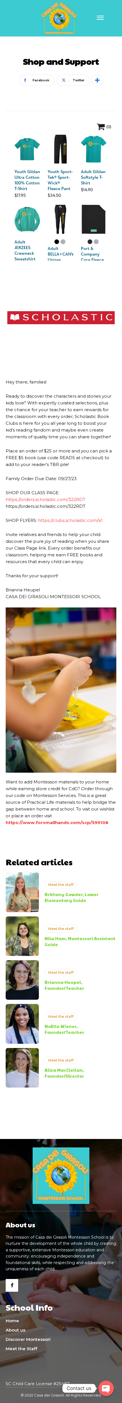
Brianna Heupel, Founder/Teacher (64, 985)
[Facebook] (12, 1285)
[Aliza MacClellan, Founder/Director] (22, 1068)
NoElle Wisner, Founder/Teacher (64, 1029)
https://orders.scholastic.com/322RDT (45, 499)
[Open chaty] (106, 1388)
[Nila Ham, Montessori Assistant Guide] (22, 936)
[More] (97, 80)
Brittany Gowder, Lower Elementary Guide (71, 897)
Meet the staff (60, 885)
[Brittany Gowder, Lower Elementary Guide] (22, 892)
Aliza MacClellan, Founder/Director (64, 1073)
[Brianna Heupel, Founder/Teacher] (22, 980)
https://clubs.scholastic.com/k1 (70, 520)
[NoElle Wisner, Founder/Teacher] (22, 1023)
